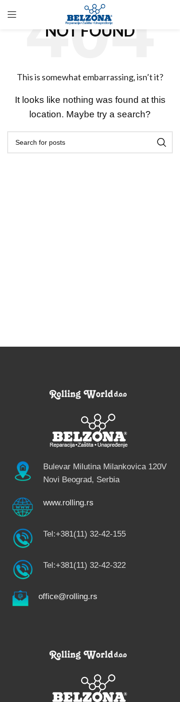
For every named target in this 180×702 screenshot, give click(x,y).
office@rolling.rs (67, 596)
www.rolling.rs (68, 502)
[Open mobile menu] (12, 14)
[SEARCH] (162, 142)
